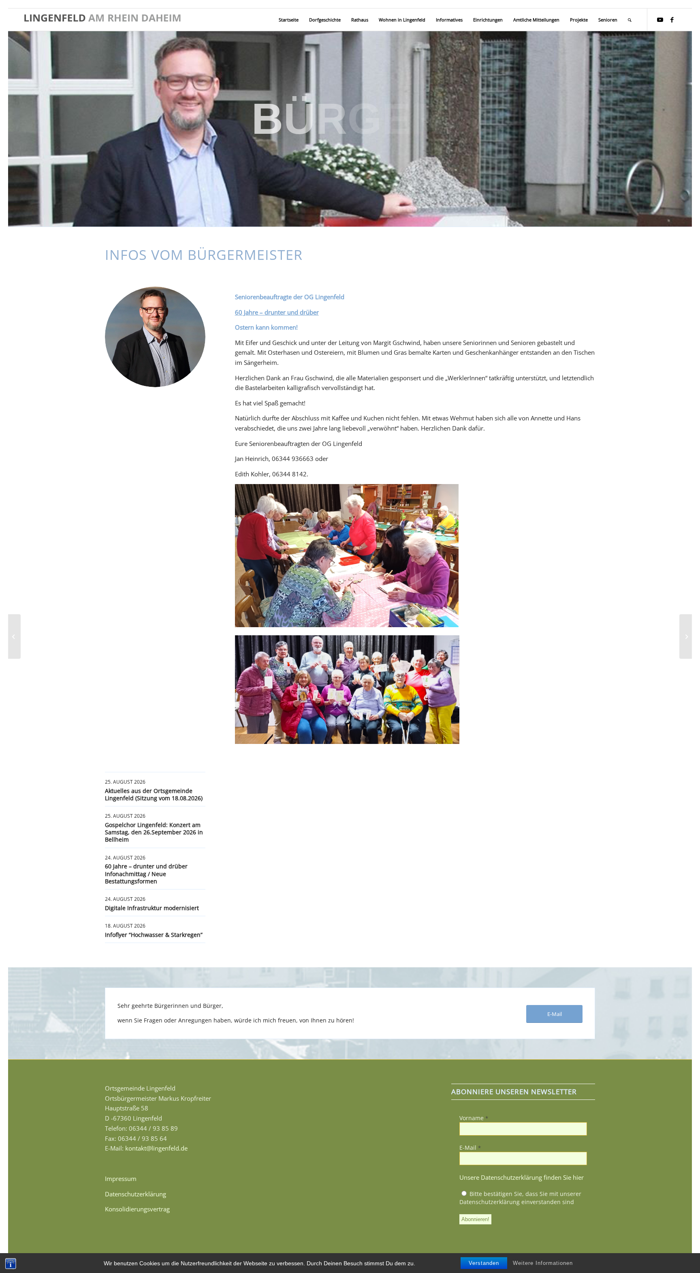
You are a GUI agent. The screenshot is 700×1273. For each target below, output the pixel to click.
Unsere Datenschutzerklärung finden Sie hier (521, 1177)
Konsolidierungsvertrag (137, 1209)
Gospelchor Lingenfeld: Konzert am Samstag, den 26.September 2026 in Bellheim (154, 832)
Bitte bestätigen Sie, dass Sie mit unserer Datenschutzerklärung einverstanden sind (520, 1198)
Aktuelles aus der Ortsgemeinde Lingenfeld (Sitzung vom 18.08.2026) (154, 794)
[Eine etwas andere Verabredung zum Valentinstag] (14, 636)
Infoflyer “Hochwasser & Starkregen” (154, 935)
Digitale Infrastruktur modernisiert (152, 908)
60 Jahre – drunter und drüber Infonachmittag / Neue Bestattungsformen (146, 873)
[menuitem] (288, 20)
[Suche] (630, 20)
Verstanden (484, 1263)
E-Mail (470, 1147)
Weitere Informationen (543, 1263)
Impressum (121, 1178)
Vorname (473, 1118)
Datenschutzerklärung (135, 1194)
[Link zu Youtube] (660, 19)
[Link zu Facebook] (672, 19)
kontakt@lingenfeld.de (156, 1148)
